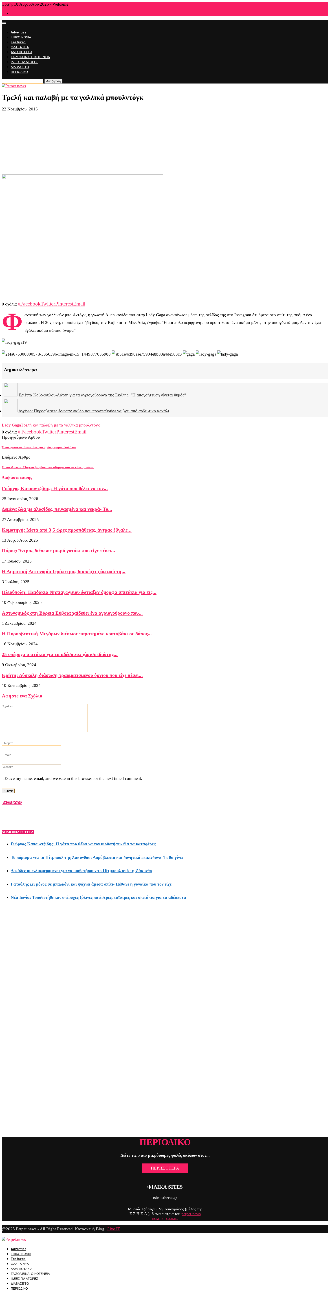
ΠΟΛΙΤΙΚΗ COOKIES (165, 1218)
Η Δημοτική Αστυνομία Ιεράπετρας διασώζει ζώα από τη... (63, 571)
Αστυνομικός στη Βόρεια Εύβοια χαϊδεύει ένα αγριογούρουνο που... (72, 613)
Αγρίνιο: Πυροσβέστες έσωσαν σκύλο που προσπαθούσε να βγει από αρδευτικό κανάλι (93, 411)
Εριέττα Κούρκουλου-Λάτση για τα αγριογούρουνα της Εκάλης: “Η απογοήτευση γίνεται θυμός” (102, 395)
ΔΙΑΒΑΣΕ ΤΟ (20, 67)
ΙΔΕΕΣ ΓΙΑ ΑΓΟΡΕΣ (24, 62)
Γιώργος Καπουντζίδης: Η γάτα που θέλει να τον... (55, 488)
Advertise (18, 32)
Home (14, 13)
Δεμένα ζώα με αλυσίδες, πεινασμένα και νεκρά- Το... (57, 509)
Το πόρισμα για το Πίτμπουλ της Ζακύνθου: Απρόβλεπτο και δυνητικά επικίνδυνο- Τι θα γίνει (97, 857)
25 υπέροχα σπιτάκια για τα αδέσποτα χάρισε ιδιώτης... (60, 654)
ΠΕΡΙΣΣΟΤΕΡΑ (165, 1168)
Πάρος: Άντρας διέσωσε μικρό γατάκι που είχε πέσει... (58, 550)
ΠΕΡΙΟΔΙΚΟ (19, 72)
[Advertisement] (165, 143)
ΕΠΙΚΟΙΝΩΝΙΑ (21, 37)
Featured (18, 42)
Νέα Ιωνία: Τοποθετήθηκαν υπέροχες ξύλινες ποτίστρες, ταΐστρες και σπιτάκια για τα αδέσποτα (98, 897)
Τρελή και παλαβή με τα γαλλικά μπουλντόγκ (60, 425)
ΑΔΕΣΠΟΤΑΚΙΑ (21, 52)
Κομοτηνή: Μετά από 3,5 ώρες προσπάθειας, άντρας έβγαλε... (67, 530)
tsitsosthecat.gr (165, 1198)
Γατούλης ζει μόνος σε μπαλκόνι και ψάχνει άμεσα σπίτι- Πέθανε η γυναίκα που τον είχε (91, 884)
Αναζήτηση (53, 81)
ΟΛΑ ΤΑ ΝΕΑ (20, 47)
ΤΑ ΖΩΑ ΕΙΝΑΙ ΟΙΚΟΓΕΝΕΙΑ (30, 57)
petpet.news (191, 1213)
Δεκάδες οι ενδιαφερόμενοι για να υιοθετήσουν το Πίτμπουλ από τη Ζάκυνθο (81, 870)
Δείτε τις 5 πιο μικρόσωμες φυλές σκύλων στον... (165, 1155)
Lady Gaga (11, 425)
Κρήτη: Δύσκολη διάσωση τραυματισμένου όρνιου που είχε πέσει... (72, 675)
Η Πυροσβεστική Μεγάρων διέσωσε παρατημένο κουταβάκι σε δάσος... (77, 633)
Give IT (113, 1229)
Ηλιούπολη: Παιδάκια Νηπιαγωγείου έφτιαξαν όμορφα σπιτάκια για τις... (79, 592)
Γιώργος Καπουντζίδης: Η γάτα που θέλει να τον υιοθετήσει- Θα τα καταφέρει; (83, 844)
